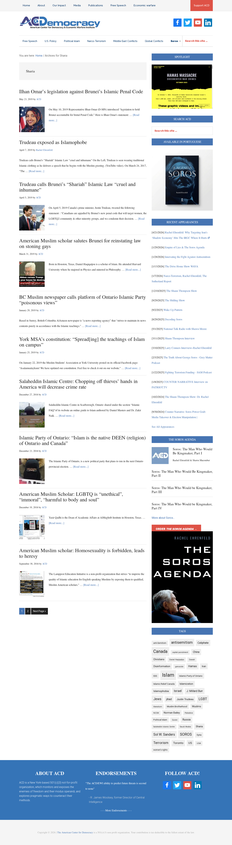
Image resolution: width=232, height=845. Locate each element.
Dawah (192, 660)
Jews (157, 699)
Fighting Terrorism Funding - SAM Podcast (188, 372)
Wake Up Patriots (173, 310)
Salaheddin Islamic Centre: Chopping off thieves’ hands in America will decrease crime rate (78, 384)
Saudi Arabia (185, 726)
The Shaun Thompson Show (181, 290)
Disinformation (161, 666)
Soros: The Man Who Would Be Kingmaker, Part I (192, 451)
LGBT (203, 699)
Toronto (178, 743)
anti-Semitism (159, 643)
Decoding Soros (173, 319)
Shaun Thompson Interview (180, 338)
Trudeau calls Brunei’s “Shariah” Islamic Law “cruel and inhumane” (77, 187)
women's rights (160, 750)
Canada (160, 651)
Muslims (196, 706)
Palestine (189, 713)
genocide (179, 666)
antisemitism (182, 642)
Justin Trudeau (185, 699)
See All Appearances (163, 426)
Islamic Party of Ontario (190, 676)
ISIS (155, 676)
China (196, 652)
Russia (186, 719)
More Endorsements (116, 810)
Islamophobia (161, 691)
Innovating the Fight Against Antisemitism (187, 257)
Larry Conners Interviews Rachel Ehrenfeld (188, 348)
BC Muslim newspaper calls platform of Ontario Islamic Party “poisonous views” (82, 299)
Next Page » (39, 612)
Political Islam (160, 719)
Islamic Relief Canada (164, 684)
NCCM (156, 713)
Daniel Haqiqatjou (176, 660)
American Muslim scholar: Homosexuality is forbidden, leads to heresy (82, 553)
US (190, 743)
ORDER (176, 529)
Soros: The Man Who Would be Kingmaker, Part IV (182, 506)
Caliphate (203, 642)
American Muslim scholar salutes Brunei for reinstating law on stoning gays (80, 243)
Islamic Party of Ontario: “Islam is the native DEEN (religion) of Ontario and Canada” (82, 440)
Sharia (199, 726)
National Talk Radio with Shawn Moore (185, 329)
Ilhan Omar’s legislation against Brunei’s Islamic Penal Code (81, 91)
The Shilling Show (175, 300)
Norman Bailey (172, 712)
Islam (168, 675)
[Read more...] (36, 171)
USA (199, 743)
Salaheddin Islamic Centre (164, 727)
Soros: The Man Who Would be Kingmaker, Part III (182, 489)
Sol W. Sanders (164, 734)
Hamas (192, 666)
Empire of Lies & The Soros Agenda (184, 247)
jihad (169, 699)
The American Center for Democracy (75, 832)
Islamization (186, 683)
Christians (158, 659)
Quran (174, 720)
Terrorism (160, 743)
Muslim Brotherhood (177, 706)
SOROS (186, 734)
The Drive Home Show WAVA (181, 266)
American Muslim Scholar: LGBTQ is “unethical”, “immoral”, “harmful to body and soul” (71, 496)
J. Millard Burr (194, 691)
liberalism (157, 706)
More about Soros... (163, 517)
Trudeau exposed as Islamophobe (53, 142)
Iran (204, 666)
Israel (178, 691)
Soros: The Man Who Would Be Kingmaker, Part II (182, 473)
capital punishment (180, 652)
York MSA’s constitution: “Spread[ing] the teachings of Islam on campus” (82, 341)
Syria (199, 735)
